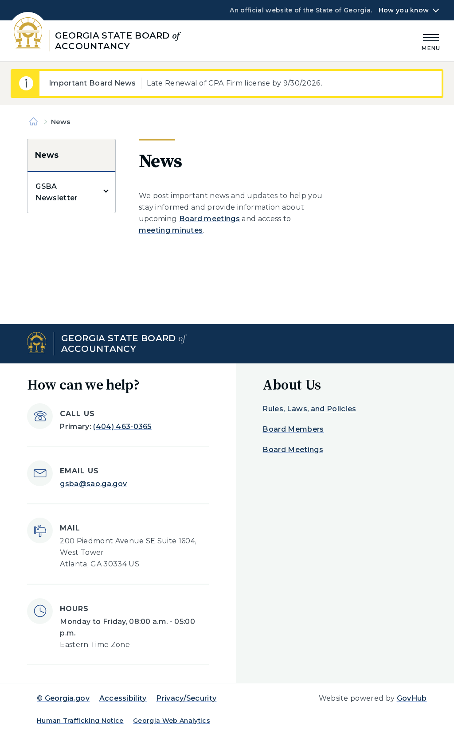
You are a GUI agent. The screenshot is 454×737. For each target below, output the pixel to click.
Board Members (293, 429)
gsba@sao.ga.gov (93, 484)
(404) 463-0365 (122, 426)
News (46, 155)
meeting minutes (171, 230)
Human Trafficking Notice (80, 721)
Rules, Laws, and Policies (309, 409)
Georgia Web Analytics (171, 721)
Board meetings (209, 218)
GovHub (412, 698)
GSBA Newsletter (56, 192)
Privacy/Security (186, 698)
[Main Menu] (431, 41)
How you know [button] (404, 10)
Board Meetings (292, 449)
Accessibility (123, 698)
